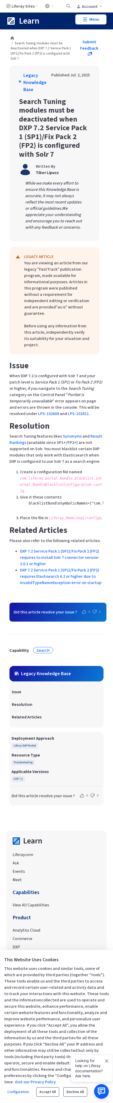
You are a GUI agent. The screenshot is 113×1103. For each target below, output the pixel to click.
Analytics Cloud (26, 930)
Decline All (75, 1092)
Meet (17, 880)
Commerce (22, 939)
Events (19, 871)
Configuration (18, 1092)
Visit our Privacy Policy (35, 1082)
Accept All (47, 1092)
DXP (16, 947)
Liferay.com (23, 855)
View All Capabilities (31, 905)
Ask (16, 863)
